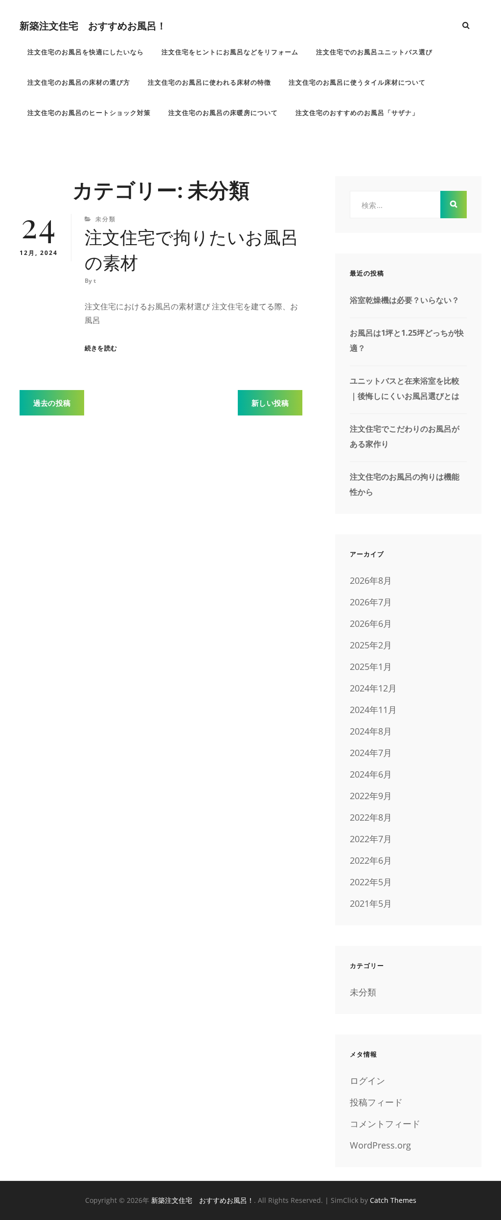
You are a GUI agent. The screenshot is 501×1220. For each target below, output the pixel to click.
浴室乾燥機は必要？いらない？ (404, 300)
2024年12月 (373, 688)
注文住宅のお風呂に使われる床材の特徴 (209, 82)
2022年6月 (371, 860)
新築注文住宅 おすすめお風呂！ (93, 25)
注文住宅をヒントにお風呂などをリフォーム (229, 51)
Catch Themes (393, 1200)
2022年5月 (371, 882)
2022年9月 (371, 796)
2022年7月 (371, 839)
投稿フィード (376, 1102)
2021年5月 (371, 903)
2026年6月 (371, 623)
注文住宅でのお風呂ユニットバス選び (374, 51)
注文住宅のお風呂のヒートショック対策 (89, 112)
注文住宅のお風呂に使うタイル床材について (357, 82)
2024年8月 (371, 731)
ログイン (367, 1080)
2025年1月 (371, 666)
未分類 (105, 219)
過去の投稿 (51, 403)
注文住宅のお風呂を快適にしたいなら (85, 51)
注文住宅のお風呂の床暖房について (223, 112)
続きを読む (101, 348)
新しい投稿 (270, 403)
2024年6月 (371, 774)
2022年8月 (371, 817)
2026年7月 (371, 602)
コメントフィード (385, 1123)
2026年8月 (371, 580)
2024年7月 (371, 753)
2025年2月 (371, 645)
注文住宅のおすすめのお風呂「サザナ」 (357, 112)
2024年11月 (373, 709)
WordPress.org (380, 1145)
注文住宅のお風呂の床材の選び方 (78, 82)
